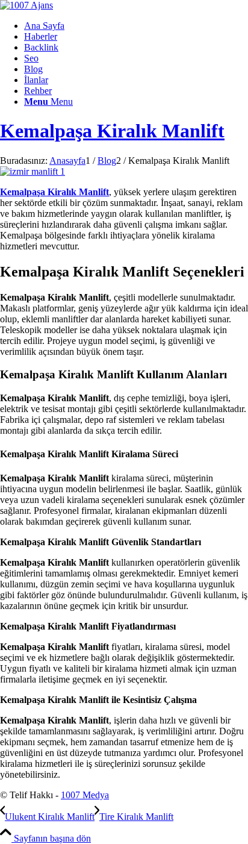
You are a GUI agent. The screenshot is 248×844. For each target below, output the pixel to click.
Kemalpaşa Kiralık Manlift (112, 131)
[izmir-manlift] (32, 171)
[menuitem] (136, 25)
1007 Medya (85, 795)
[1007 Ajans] (26, 5)
